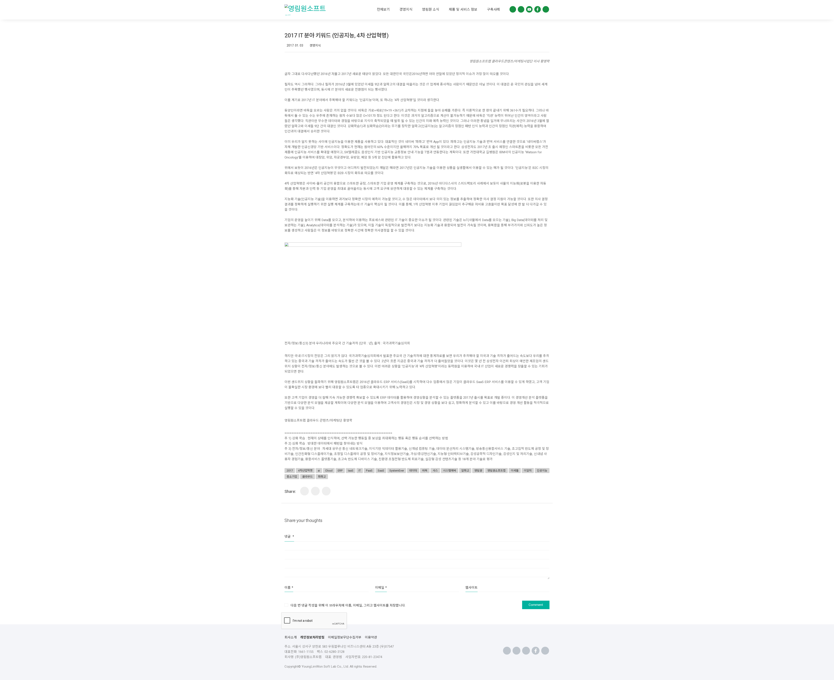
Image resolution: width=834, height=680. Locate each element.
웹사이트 (471, 587)
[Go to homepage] (307, 9)
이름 (289, 587)
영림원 (478, 470)
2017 (290, 470)
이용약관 (371, 637)
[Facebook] (315, 491)
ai (319, 470)
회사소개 (291, 637)
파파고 (322, 477)
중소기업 (292, 477)
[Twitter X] (326, 491)
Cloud (329, 470)
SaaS (381, 470)
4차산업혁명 (305, 470)
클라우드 (307, 477)
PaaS (369, 470)
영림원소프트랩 (496, 470)
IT (360, 470)
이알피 (528, 470)
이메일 (381, 587)
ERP (340, 470)
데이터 (413, 470)
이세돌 (515, 470)
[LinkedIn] (304, 491)
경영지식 (315, 46)
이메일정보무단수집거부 (344, 637)
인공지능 (542, 470)
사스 (435, 470)
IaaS (350, 470)
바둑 (424, 470)
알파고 (465, 470)
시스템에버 (449, 470)
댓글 (289, 536)
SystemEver (396, 470)
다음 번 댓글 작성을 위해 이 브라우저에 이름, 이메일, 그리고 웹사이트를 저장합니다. (348, 605)
